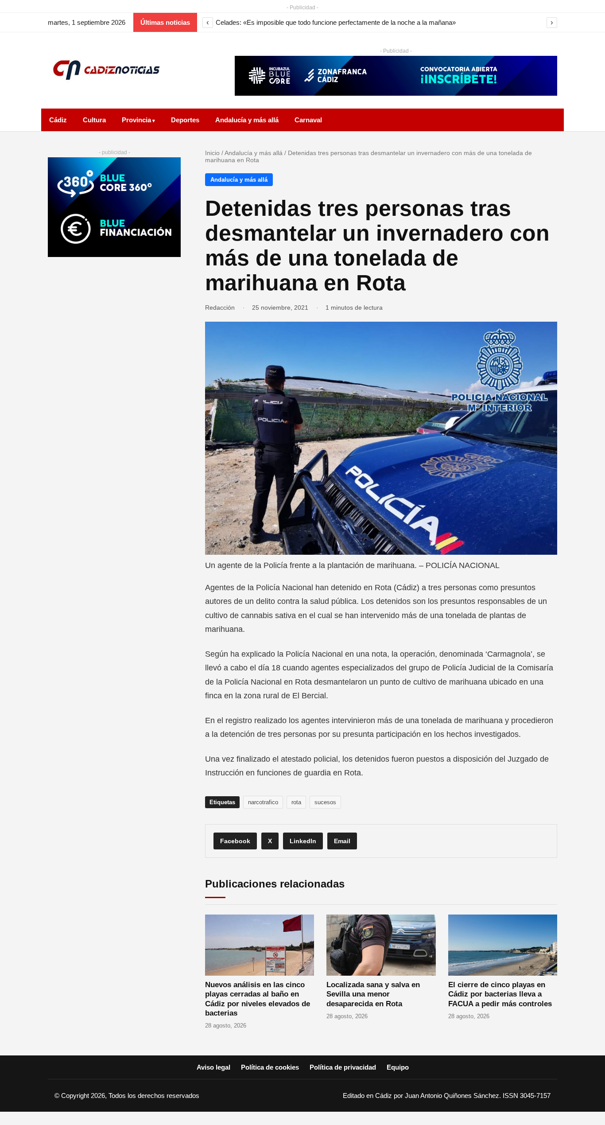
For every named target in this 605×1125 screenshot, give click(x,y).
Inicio (212, 152)
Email (342, 841)
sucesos (325, 802)
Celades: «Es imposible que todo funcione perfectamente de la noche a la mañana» (336, 22)
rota (296, 802)
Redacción (220, 307)
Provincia (136, 120)
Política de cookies (270, 1067)
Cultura (94, 120)
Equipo (398, 1067)
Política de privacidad (343, 1067)
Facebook (235, 841)
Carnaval (308, 120)
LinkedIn (303, 841)
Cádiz (58, 120)
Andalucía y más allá (247, 120)
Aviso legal (213, 1067)
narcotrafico (263, 802)
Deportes (185, 120)
